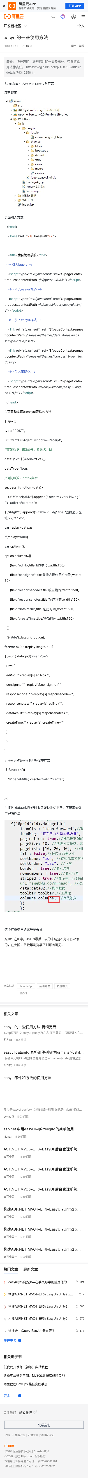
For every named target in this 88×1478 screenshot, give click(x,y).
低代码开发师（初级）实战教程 (26, 1367)
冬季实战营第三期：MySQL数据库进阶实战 (34, 1375)
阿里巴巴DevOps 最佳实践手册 (26, 1384)
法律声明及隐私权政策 (18, 1451)
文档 (7, 1435)
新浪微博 (25, 1412)
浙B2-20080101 (47, 1461)
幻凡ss (8, 1039)
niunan (8, 1136)
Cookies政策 (41, 1451)
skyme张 (9, 1116)
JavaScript (26, 986)
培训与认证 (47, 1435)
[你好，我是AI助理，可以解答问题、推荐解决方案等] (62, 16)
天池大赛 (33, 1435)
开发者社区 (18, 1435)
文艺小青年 (10, 1156)
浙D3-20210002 (45, 1466)
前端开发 (44, 986)
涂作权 (8, 1065)
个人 (81, 25)
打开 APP (75, 6)
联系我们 (44, 1425)
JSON (23, 993)
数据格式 (62, 986)
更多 (7, 1395)
